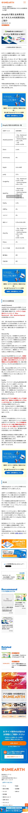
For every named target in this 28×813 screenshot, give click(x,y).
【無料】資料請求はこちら (14, 116)
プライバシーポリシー (8, 805)
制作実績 (5, 794)
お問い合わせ (19, 533)
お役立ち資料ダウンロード (13, 756)
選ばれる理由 (6, 788)
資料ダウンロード (7, 797)
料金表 (16, 786)
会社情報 (17, 788)
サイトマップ (6, 802)
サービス (5, 791)
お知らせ (9, 6)
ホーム (4, 6)
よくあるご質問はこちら (14, 746)
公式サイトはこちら (7, 782)
